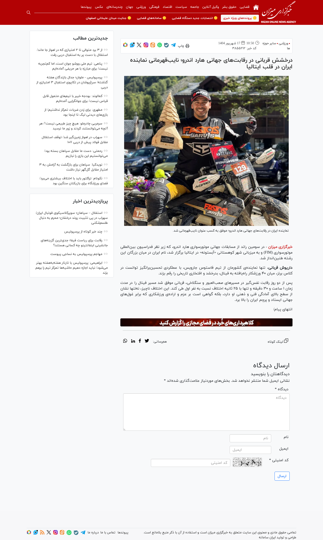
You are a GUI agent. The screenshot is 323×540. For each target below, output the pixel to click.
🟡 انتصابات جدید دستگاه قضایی (195, 18)
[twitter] (147, 341)
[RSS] (42, 533)
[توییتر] (139, 46)
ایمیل (283, 448)
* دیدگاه (281, 389)
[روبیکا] (125, 46)
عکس (99, 7)
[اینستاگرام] (146, 46)
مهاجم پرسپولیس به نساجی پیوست (76, 254)
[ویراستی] (132, 46)
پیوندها (86, 7)
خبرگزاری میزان (280, 247)
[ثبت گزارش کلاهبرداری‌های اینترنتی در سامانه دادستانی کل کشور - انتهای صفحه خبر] (206, 322)
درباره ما (93, 532)
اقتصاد (167, 7)
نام (286, 437)
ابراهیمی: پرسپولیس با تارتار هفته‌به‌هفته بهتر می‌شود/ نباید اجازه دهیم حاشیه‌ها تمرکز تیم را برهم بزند (71, 268)
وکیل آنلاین (210, 7)
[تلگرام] (173, 46)
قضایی (244, 7)
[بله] (166, 46)
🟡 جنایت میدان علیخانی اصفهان (108, 18)
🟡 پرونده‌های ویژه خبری (240, 18)
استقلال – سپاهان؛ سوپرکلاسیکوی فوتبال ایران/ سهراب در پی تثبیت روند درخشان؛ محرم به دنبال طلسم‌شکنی (72, 218)
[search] (29, 12)
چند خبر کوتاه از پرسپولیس (83, 231)
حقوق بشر (229, 7)
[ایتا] (152, 46)
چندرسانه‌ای (114, 7)
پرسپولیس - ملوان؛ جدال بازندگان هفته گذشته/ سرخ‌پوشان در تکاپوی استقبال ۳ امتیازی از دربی (72, 82)
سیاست (181, 7)
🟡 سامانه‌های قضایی (151, 18)
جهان (129, 7)
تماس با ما (107, 532)
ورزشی (141, 7)
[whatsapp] (125, 341)
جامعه (194, 7)
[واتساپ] (159, 46)
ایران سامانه (267, 537)
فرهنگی (154, 7)
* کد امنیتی (278, 460)
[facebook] (140, 341)
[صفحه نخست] (256, 6)
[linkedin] (133, 341)
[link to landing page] (278, 12)
